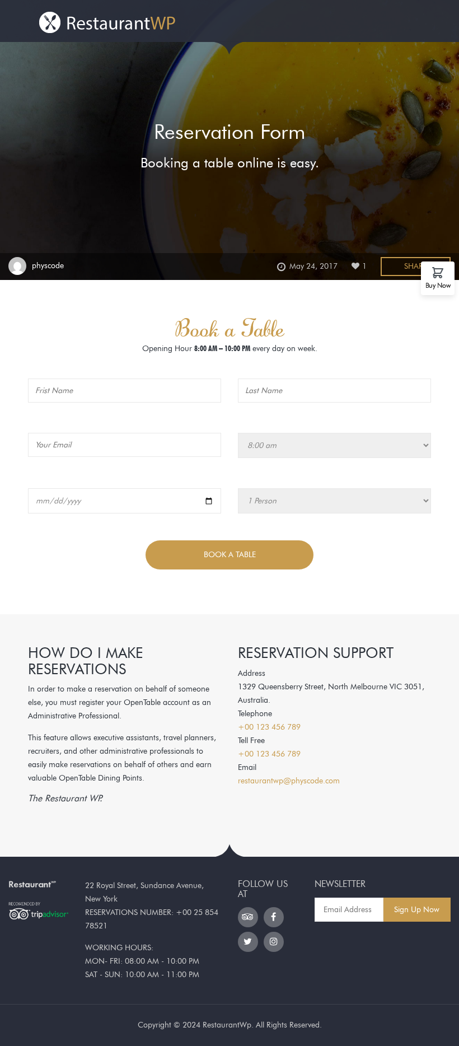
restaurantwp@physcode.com (289, 781)
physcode (48, 265)
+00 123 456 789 (269, 727)
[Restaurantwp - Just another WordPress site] (108, 19)
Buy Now (438, 285)
